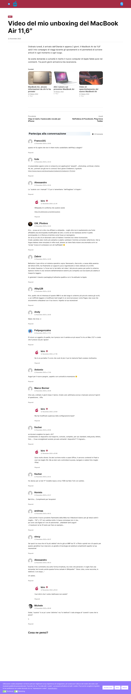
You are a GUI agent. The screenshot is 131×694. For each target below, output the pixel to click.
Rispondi (30, 152)
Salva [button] (117, 687)
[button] (4, 691)
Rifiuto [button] (125, 687)
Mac (10, 16)
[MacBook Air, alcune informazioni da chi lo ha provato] (40, 78)
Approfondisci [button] (52, 688)
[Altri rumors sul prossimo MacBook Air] (65, 78)
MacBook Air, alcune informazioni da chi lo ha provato (39, 89)
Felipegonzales (42, 330)
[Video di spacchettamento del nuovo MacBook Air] (91, 78)
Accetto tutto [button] (108, 687)
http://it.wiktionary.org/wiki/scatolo (47, 212)
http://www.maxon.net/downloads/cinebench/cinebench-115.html (51, 171)
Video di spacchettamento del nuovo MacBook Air (88, 89)
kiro (43, 201)
